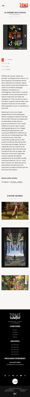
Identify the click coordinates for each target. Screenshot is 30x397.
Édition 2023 (15, 347)
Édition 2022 (15, 349)
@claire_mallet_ (16, 182)
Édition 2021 (15, 352)
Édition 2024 (15, 344)
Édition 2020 (15, 354)
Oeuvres (15, 332)
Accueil (15, 330)
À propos (15, 334)
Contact (15, 337)
